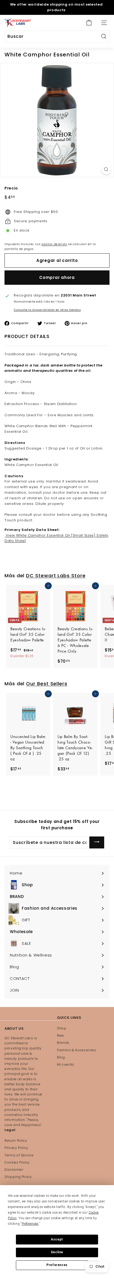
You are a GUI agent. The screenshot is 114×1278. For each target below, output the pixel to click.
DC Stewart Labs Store (55, 575)
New (60, 1035)
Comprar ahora (57, 277)
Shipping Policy (18, 1176)
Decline (57, 1252)
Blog (61, 1057)
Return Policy (16, 1140)
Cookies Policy (17, 1162)
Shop (62, 1028)
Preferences (57, 1265)
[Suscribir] (96, 842)
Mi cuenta (65, 1064)
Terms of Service (19, 1155)
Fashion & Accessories (76, 1050)
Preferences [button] (30, 1224)
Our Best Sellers (46, 683)
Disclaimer (14, 1169)
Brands (63, 1042)
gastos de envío (54, 244)
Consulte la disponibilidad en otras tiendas (47, 310)
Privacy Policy (16, 1147)
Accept (57, 1239)
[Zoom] (106, 169)
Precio (11, 188)
